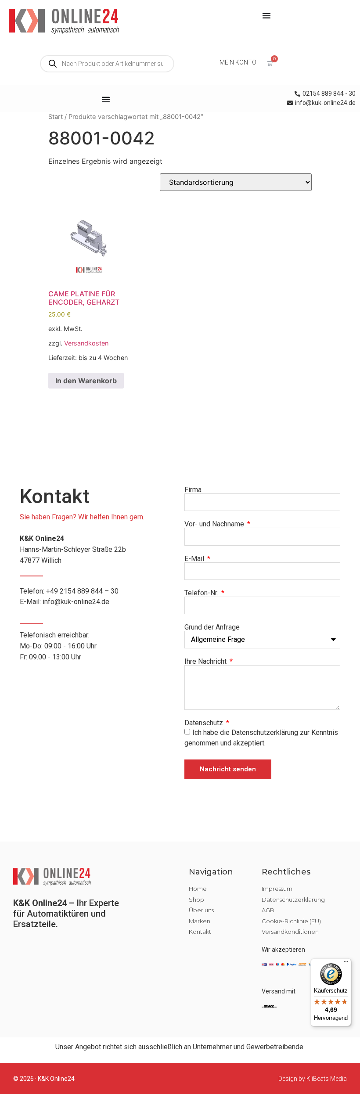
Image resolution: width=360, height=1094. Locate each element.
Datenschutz (204, 723)
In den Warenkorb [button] (86, 380)
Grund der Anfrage (212, 627)
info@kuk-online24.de (76, 601)
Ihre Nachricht (206, 661)
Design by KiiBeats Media (312, 1078)
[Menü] (346, 963)
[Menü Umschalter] (266, 15)
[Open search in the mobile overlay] (107, 64)
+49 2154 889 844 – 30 (82, 591)
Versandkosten (86, 343)
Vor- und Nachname (215, 524)
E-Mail (195, 558)
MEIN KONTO (238, 62)
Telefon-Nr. (202, 593)
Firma (193, 489)
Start (55, 117)
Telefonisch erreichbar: (58, 646)
